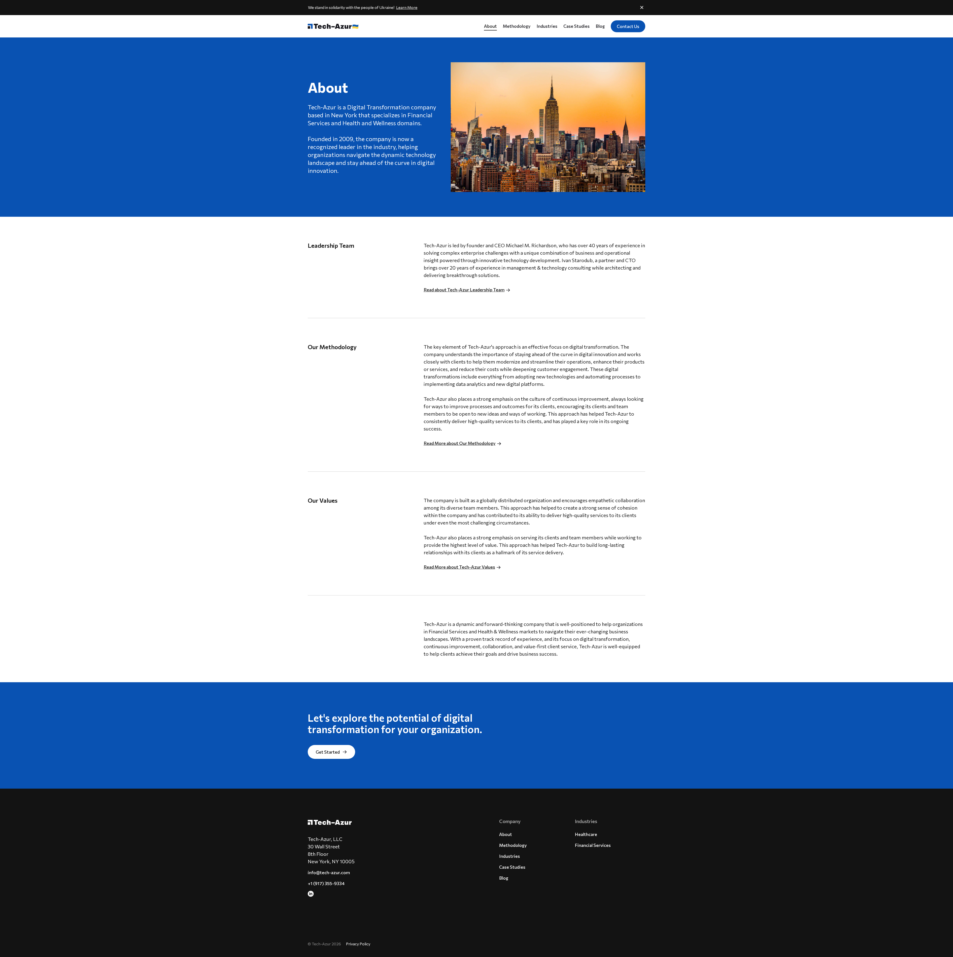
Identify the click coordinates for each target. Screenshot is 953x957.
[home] (330, 26)
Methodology (517, 26)
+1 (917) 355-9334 (326, 883)
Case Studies (576, 26)
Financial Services (593, 845)
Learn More (406, 7)
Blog (600, 26)
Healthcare (586, 834)
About (490, 26)
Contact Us (628, 26)
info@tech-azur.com (329, 872)
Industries (547, 26)
